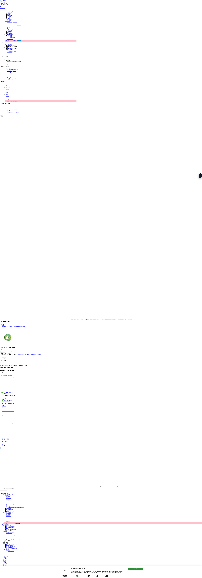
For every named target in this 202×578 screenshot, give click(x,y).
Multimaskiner (9, 33)
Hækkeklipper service (10, 72)
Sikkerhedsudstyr (10, 39)
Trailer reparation (12, 75)
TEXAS (7, 92)
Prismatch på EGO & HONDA (13, 40)
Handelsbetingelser (10, 110)
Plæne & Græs (7, 21)
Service (6, 50)
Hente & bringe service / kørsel (12, 78)
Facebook (1, 353)
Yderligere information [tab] (6, 358)
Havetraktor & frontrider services (12, 69)
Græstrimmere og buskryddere (12, 22)
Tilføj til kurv (2, 352)
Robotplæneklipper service (11, 51)
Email (10, 353)
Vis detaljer (112, 575)
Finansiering (9, 108)
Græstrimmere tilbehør (20, 354)
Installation (7, 47)
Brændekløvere (9, 30)
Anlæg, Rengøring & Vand (9, 11)
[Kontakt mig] (200, 175)
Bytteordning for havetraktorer (16, 507)
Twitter (4, 353)
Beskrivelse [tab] (4, 357)
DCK (6, 85)
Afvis (136, 571)
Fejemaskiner (9, 12)
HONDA (7, 89)
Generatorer (9, 13)
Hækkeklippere (9, 31)
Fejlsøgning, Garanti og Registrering (13, 112)
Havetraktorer (8, 506)
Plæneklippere (9, 25)
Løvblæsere (9, 16)
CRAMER (6, 556)
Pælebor (8, 18)
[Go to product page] (102, 385)
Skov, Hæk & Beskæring (9, 29)
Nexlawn (7, 96)
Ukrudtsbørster (9, 19)
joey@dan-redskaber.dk (4, 459)
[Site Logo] (3, 0)
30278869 (1, 457)
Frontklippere (8, 505)
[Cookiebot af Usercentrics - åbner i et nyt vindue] (64, 576)
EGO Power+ (8, 87)
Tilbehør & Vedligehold (9, 34)
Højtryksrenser (9, 15)
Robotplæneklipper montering (12, 48)
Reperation (9, 74)
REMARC (7, 90)
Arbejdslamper (9, 35)
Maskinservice (7, 68)
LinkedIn (7, 353)
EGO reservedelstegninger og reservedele (14, 61)
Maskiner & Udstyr (5, 9)
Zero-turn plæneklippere (11, 28)
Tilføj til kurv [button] (4, 398)
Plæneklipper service (10, 70)
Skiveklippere (9, 27)
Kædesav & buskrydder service (7, 477)
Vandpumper (9, 20)
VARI (7, 94)
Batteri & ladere (9, 36)
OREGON (7, 99)
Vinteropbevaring (10, 52)
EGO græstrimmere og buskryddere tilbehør (33, 354)
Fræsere (8, 14)
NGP (6, 97)
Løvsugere (9, 17)
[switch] (88, 576)
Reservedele (8, 59)
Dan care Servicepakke (11, 77)
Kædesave (9, 32)
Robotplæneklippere (10, 26)
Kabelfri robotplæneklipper (11, 45)
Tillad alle (135, 568)
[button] (1, 1)
